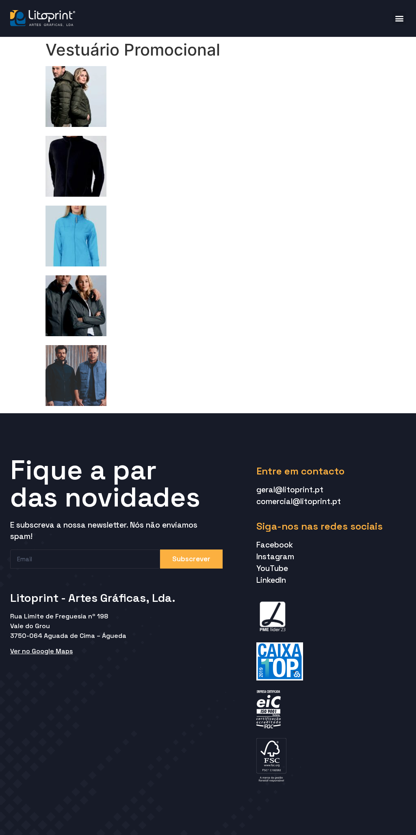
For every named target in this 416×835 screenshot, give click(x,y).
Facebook (274, 545)
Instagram (275, 557)
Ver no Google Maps (41, 651)
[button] (399, 18)
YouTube (272, 568)
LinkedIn (271, 580)
